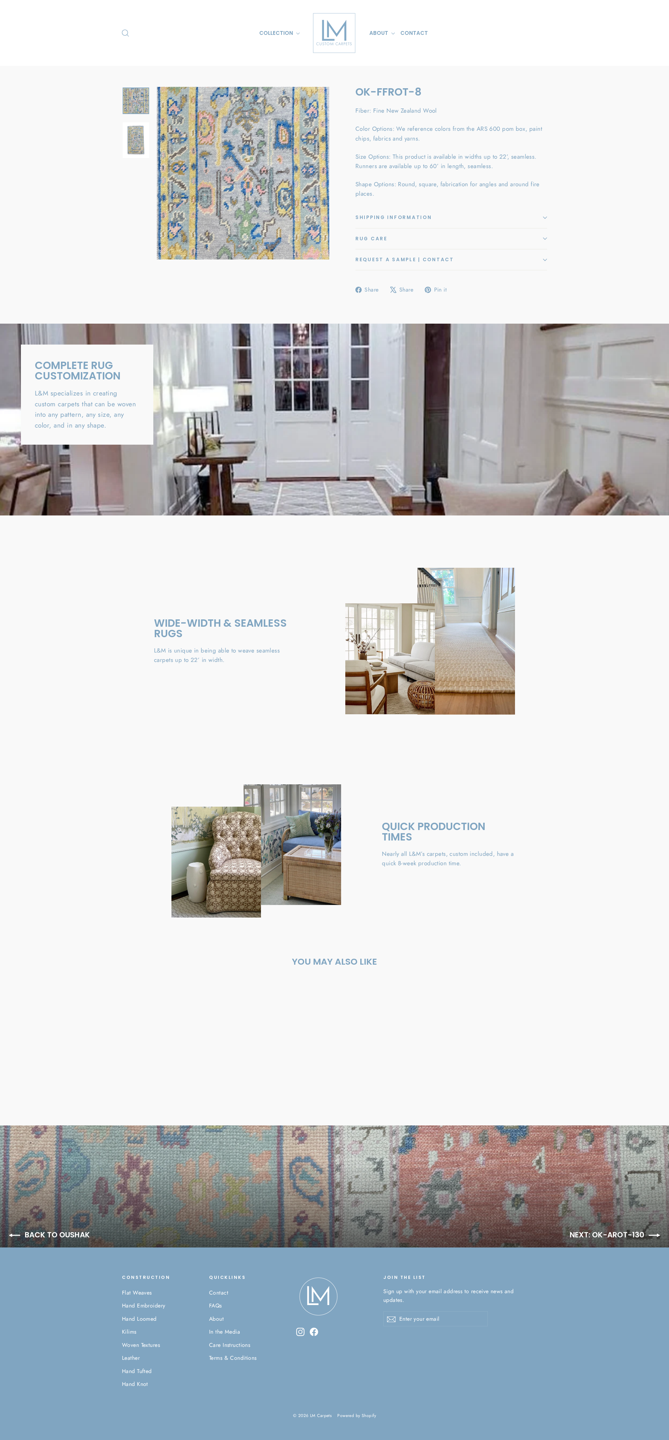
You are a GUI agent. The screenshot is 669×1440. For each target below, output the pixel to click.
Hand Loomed (139, 1319)
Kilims (129, 1332)
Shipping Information (393, 217)
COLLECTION (276, 33)
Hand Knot (135, 1384)
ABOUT (379, 33)
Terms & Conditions (233, 1358)
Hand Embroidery (143, 1306)
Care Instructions (229, 1345)
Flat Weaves (137, 1293)
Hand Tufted (137, 1371)
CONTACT (414, 33)
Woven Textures (141, 1345)
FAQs (215, 1306)
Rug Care (371, 238)
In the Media (224, 1332)
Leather (131, 1358)
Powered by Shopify (356, 1415)
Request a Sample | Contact (404, 259)
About (216, 1319)
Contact (218, 1293)
